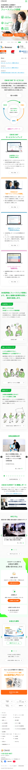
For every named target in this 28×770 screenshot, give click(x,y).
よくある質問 (4, 723)
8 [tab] (19, 475)
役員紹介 (4, 736)
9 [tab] (21, 475)
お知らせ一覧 (23, 58)
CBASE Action (14, 426)
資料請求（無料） (7, 35)
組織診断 (21, 705)
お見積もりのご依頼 (19, 35)
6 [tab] (15, 475)
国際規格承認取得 (21, 765)
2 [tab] (12, 42)
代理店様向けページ (6, 744)
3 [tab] (16, 42)
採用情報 (16, 738)
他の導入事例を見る (13, 479)
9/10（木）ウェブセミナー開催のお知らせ (10, 63)
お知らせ (4, 741)
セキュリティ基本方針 (13, 765)
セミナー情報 (17, 723)
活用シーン (4, 720)
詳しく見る (13, 172)
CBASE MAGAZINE (6, 728)
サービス (4, 712)
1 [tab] (8, 42)
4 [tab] (19, 42)
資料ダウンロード (13, 643)
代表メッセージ (17, 734)
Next (26, 42)
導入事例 (17, 720)
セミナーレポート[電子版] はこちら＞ (14, 493)
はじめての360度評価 (19, 726)
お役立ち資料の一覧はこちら (14, 660)
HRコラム (17, 741)
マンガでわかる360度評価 (20, 728)
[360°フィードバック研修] (20, 701)
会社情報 (4, 731)
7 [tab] (17, 475)
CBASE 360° (14, 339)
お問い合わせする (14, 583)
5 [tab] (12, 475)
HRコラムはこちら (14, 553)
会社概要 (16, 736)
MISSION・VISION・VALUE (7, 734)
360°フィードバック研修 (14, 382)
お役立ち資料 (4, 726)
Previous (1, 42)
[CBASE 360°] (7, 701)
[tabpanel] (14, 22)
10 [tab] (23, 475)
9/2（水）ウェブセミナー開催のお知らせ (9, 67)
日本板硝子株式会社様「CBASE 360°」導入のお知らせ (12, 72)
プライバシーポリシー (4, 765)
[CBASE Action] (7, 705)
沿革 (3, 738)
